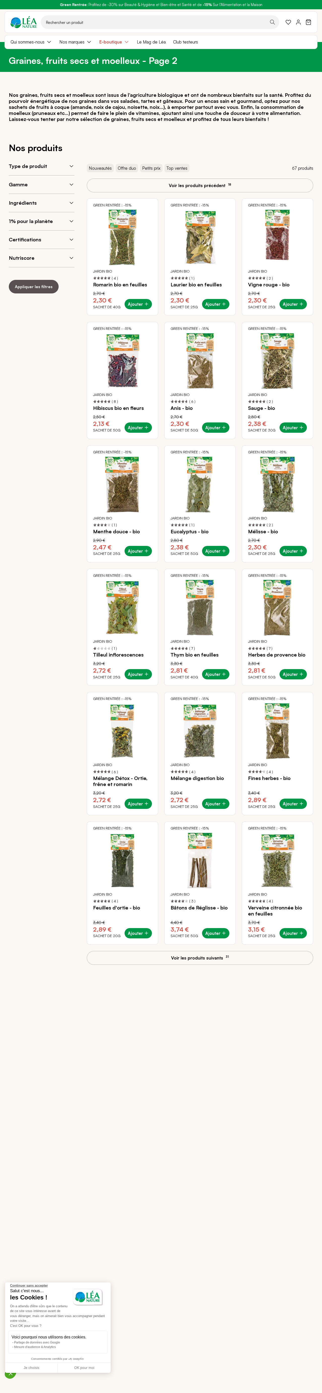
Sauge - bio (261, 408)
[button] (11, 1373)
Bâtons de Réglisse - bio (199, 908)
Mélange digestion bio (197, 778)
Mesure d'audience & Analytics (35, 1347)
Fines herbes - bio (269, 778)
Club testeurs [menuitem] (185, 42)
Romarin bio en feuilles (120, 285)
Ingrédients (23, 203)
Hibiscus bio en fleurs (118, 408)
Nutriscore (21, 258)
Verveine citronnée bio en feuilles (275, 911)
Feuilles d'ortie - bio (116, 908)
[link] (288, 22)
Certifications (25, 239)
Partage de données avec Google (37, 1342)
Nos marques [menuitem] (72, 42)
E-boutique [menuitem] (110, 42)
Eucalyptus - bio (190, 532)
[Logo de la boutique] (24, 22)
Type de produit (28, 166)
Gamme (18, 184)
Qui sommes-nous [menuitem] (28, 42)
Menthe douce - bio (116, 532)
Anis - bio (182, 408)
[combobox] (160, 22)
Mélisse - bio (263, 532)
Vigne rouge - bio (269, 285)
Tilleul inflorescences (118, 655)
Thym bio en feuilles (195, 655)
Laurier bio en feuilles (196, 285)
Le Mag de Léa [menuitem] (151, 42)
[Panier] (308, 22)
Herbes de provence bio (276, 655)
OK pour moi (84, 1368)
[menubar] (161, 42)
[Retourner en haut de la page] (307, 962)
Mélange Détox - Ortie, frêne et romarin (120, 781)
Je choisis (31, 1368)
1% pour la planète (31, 221)
